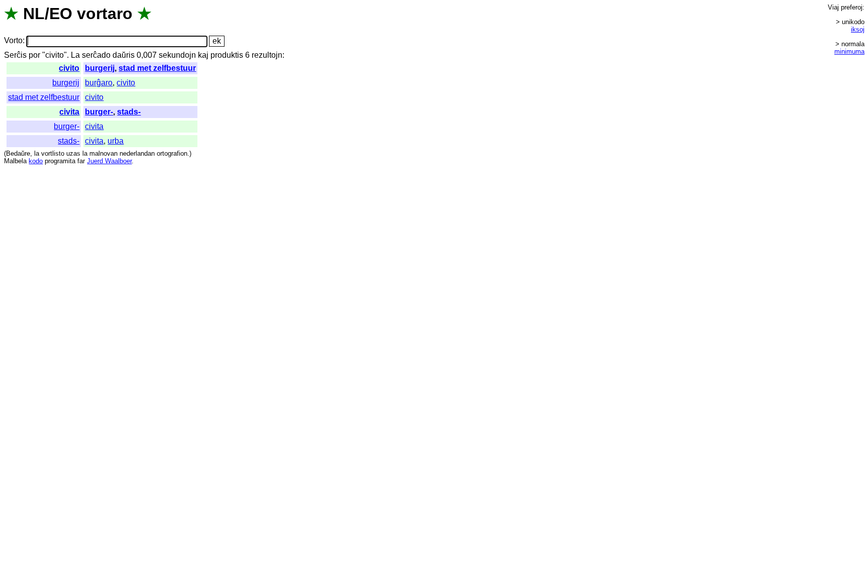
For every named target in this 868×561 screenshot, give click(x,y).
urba (115, 141)
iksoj (857, 29)
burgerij (100, 68)
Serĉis (15, 55)
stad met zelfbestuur (157, 68)
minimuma (849, 51)
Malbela (15, 161)
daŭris (124, 55)
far (81, 161)
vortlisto (52, 153)
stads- (129, 111)
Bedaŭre (18, 153)
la (36, 153)
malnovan (103, 153)
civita (69, 111)
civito (69, 68)
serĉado (96, 55)
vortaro (105, 14)
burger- (99, 111)
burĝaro (99, 82)
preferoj (851, 7)
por (34, 55)
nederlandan (137, 153)
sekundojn (177, 55)
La (75, 55)
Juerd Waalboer (109, 161)
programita (60, 161)
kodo (36, 161)
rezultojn (267, 55)
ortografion (172, 153)
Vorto (13, 41)
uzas (73, 153)
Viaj (833, 7)
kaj (203, 55)
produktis (226, 55)
